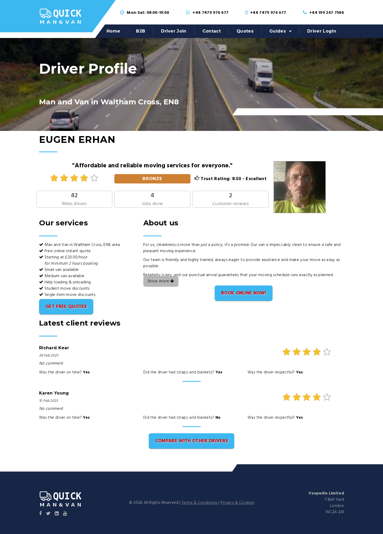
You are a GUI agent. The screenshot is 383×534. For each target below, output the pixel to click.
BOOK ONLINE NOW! (243, 293)
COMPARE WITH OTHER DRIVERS (191, 441)
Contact (211, 31)
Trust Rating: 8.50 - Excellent (233, 179)
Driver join (174, 31)
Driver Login (321, 31)
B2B (140, 31)
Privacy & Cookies (237, 502)
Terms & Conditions (200, 502)
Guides (277, 31)
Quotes (245, 31)
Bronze (153, 178)
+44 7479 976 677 (210, 12)
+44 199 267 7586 (326, 12)
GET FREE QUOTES (66, 306)
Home (113, 31)
